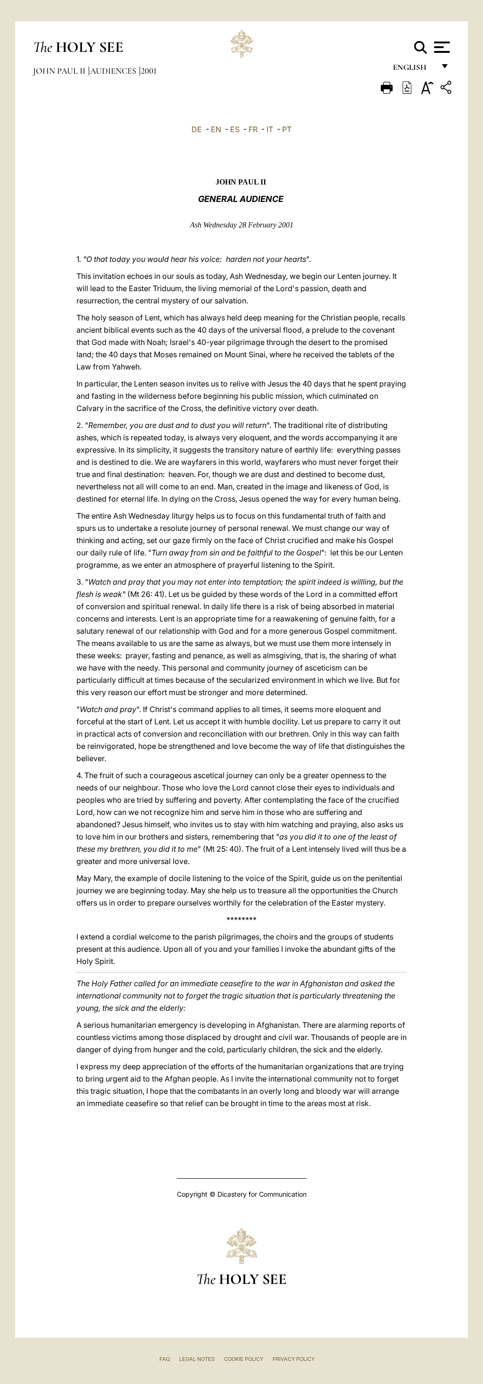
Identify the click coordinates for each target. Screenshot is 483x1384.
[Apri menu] (441, 47)
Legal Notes (197, 1359)
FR (253, 129)
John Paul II (60, 71)
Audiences (114, 71)
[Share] (447, 89)
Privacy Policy (294, 1359)
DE (197, 129)
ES (235, 129)
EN (216, 129)
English (414, 69)
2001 (149, 71)
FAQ (164, 1359)
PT (286, 129)
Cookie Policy (243, 1359)
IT (269, 129)
